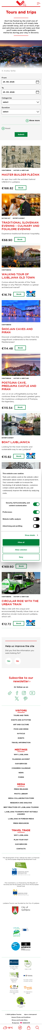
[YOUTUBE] (32, 693)
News (21, 773)
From (4, 78)
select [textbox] (5, 102)
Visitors (21, 710)
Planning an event (21, 759)
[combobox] (21, 102)
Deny (21, 557)
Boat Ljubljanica (16, 442)
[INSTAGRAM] (24, 693)
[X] (16, 698)
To (3, 88)
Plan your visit (21, 840)
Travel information (21, 742)
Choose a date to (21, 92)
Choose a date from (21, 81)
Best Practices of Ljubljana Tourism (21, 807)
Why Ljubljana (21, 754)
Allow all (21, 542)
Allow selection (21, 550)
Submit (21, 134)
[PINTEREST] (25, 698)
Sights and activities (21, 720)
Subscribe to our (21, 679)
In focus (21, 733)
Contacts (21, 849)
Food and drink (21, 729)
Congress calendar (21, 768)
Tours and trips (21, 715)
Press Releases (21, 789)
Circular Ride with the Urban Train (20, 602)
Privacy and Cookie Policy (19, 1020)
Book (20, 188)
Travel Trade (21, 830)
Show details (30, 535)
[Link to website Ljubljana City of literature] (21, 946)
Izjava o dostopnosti (30, 1014)
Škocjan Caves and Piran (17, 330)
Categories (7, 98)
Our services (21, 764)
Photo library (21, 794)
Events (21, 738)
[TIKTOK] (9, 693)
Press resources (21, 823)
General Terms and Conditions (21, 1017)
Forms (21, 777)
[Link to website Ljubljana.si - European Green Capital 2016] (21, 932)
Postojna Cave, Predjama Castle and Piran (19, 386)
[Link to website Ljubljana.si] (21, 910)
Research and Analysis (21, 803)
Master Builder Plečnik (20, 174)
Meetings (21, 749)
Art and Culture (21, 724)
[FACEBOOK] (17, 693)
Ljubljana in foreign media (21, 819)
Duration (6, 107)
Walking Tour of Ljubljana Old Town (18, 276)
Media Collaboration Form (21, 798)
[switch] (36, 512)
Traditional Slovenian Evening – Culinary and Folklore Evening (20, 226)
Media (21, 784)
